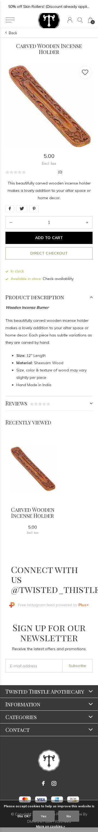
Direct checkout (49, 253)
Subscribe (77, 665)
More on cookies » (50, 826)
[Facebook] (43, 783)
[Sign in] (70, 20)
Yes (44, 816)
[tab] (49, 297)
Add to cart (49, 237)
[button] (10, 20)
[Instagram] (53, 783)
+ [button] (87, 222)
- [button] (10, 222)
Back (13, 33)
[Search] (80, 20)
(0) (60, 172)
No (68, 816)
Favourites (85, 72)
